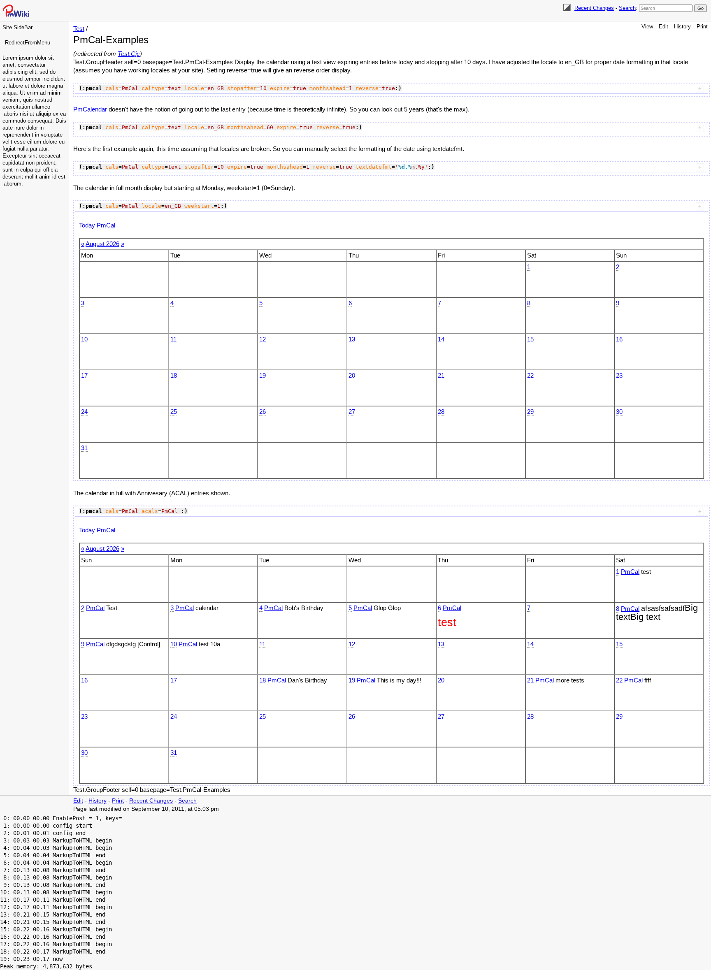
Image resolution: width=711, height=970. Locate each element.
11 (173, 339)
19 (262, 375)
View (647, 26)
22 (530, 375)
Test (78, 28)
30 (619, 411)
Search (627, 8)
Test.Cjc (129, 53)
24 (84, 411)
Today (87, 225)
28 (441, 411)
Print (702, 26)
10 (84, 339)
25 (173, 411)
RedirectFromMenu (27, 42)
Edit (663, 26)
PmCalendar (90, 109)
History (682, 26)
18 (173, 375)
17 (84, 375)
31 (84, 447)
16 (619, 339)
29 (530, 411)
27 (352, 411)
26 (262, 411)
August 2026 (102, 243)
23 (619, 375)
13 (352, 339)
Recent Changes (594, 8)
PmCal (106, 225)
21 (441, 375)
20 (352, 375)
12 (262, 339)
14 (441, 339)
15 (530, 339)
